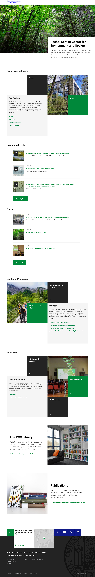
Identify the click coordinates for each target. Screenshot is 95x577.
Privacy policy (17, 573)
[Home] (10, 532)
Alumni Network (14, 125)
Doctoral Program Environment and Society (62, 328)
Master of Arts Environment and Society (61, 322)
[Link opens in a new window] (34, 538)
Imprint (26, 573)
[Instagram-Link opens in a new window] (71, 532)
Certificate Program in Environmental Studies (63, 325)
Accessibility (33, 573)
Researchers (13, 394)
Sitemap (9, 573)
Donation (12, 119)
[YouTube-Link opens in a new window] (64, 532)
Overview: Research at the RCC (18, 397)
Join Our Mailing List (15, 122)
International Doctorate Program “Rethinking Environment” (67, 331)
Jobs (11, 116)
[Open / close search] (82, 3)
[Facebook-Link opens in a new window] (57, 532)
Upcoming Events (21, 199)
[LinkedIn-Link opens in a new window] (78, 532)
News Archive (20, 263)
